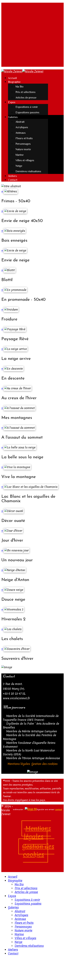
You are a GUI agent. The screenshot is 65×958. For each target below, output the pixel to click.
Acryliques (22, 127)
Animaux (21, 132)
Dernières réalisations (28, 171)
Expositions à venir (27, 106)
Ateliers (12, 176)
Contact (12, 179)
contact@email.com (21, 65)
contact (58, 809)
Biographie (14, 81)
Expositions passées (27, 112)
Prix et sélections (26, 92)
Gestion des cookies (45, 764)
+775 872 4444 (17, 61)
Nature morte (23, 149)
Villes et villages (25, 160)
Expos (11, 102)
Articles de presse (26, 97)
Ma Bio (20, 86)
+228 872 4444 (17, 57)
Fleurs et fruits (24, 138)
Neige (19, 165)
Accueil (12, 78)
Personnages (23, 143)
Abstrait (20, 121)
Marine (20, 154)
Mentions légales (19, 764)
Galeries (13, 117)
